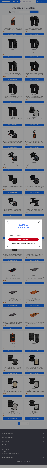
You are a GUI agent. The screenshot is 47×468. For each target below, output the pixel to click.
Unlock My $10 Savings (23, 239)
